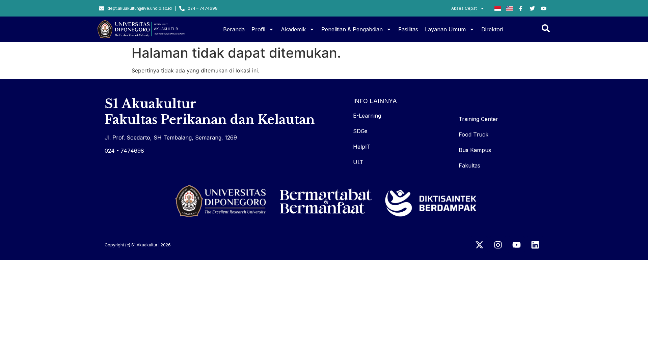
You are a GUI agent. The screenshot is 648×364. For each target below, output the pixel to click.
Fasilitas (408, 29)
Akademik (293, 29)
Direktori (492, 29)
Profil (258, 29)
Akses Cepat (464, 8)
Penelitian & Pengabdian (352, 29)
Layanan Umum (445, 29)
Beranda (234, 29)
